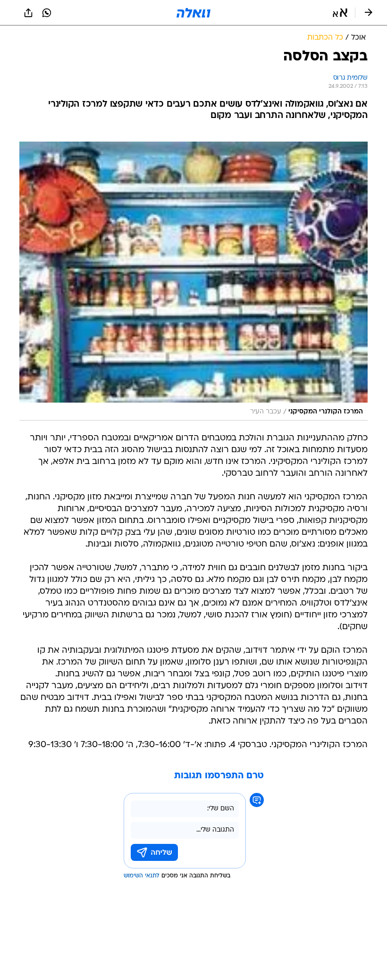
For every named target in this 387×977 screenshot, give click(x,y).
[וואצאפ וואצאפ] (46, 12)
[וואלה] (193, 12)
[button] (340, 12)
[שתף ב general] (28, 13)
